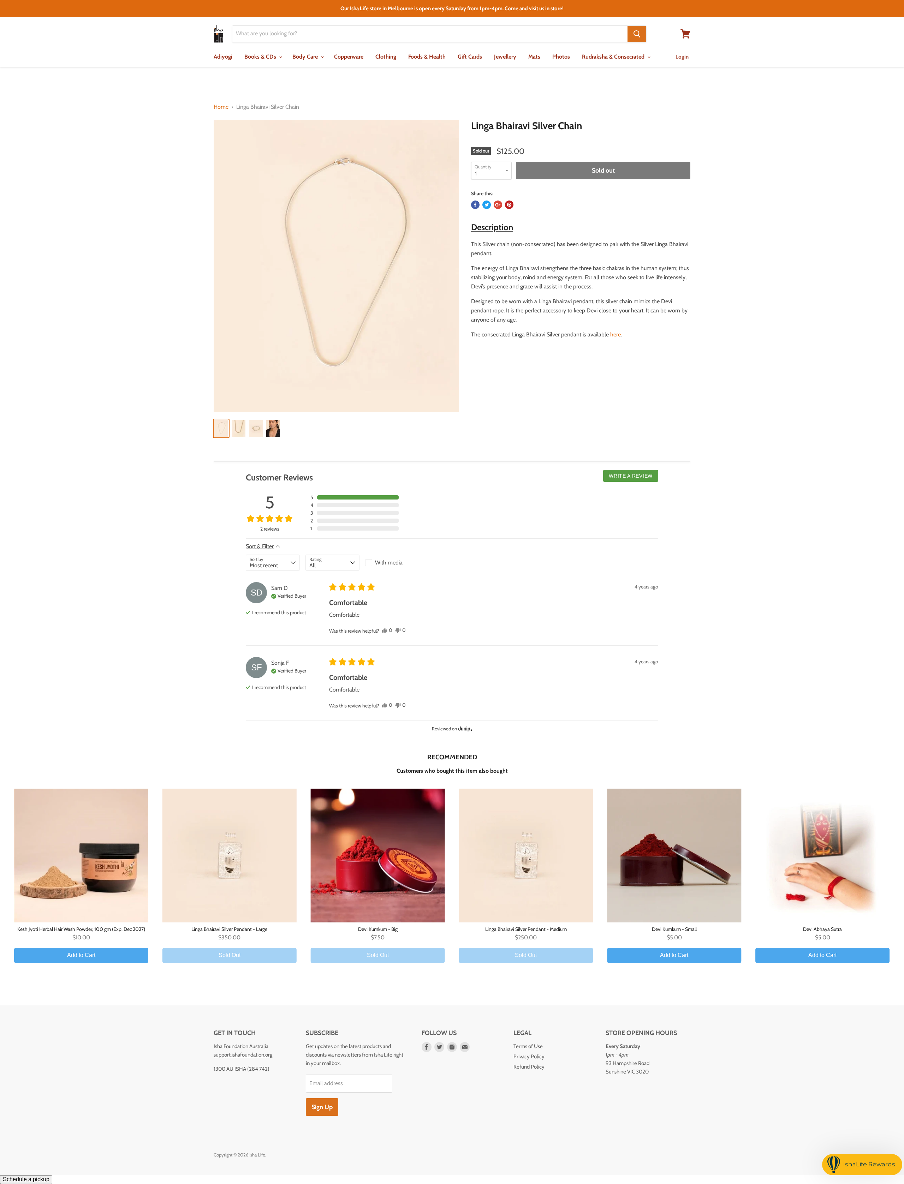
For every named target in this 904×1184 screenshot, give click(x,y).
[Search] (637, 34)
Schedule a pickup (26, 1179)
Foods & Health (427, 56)
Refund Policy (529, 1067)
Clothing (385, 56)
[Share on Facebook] (475, 205)
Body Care (305, 56)
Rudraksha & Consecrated (614, 56)
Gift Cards (470, 56)
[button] (354, 497)
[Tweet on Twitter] (486, 205)
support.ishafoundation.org (243, 1055)
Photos (561, 56)
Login (682, 57)
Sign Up (322, 1107)
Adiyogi (223, 56)
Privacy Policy (529, 1056)
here (615, 334)
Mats (534, 56)
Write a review (631, 476)
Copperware (348, 56)
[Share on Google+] (498, 205)
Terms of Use (528, 1046)
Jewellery (505, 56)
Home (221, 107)
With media (389, 562)
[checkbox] (392, 562)
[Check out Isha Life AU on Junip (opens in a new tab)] (464, 728)
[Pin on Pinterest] (509, 205)
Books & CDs (261, 56)
